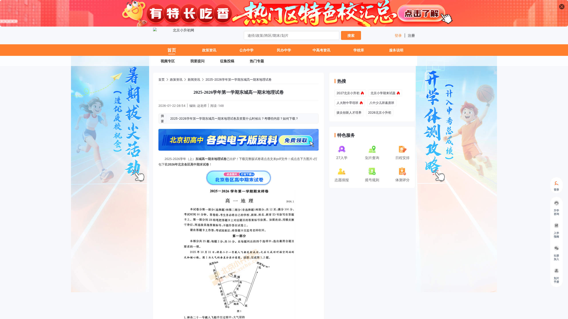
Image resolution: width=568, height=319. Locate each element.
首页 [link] (161, 79)
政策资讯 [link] (176, 79)
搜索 (351, 35)
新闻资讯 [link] (194, 79)
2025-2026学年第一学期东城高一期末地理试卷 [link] (238, 79)
